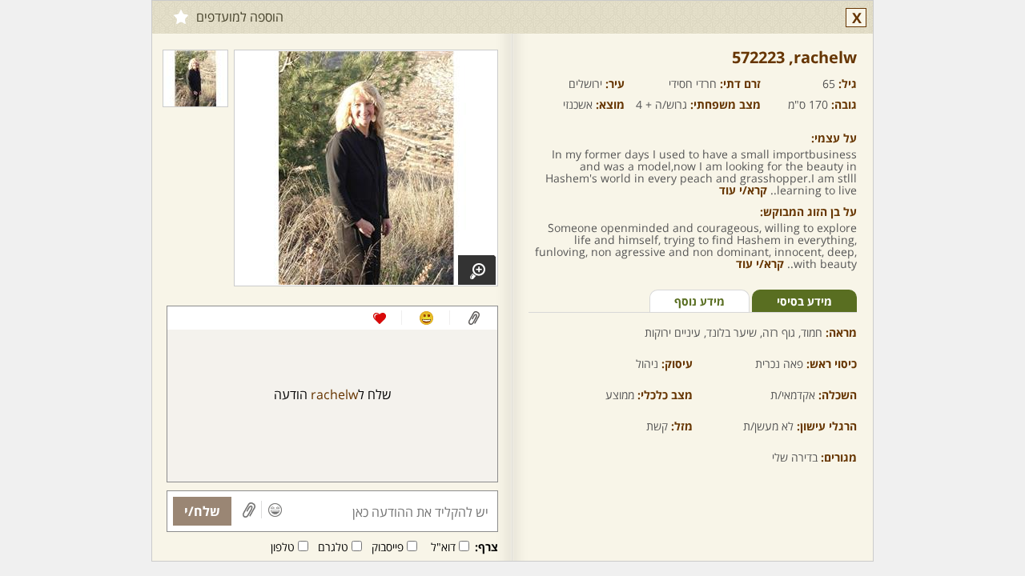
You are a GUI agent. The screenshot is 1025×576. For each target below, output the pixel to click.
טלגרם (333, 546)
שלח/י (202, 511)
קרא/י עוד (743, 190)
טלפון (283, 546)
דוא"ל (443, 546)
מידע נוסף (699, 301)
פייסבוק (388, 546)
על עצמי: (834, 138)
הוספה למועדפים (239, 17)
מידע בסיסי (804, 301)
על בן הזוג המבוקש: (808, 212)
